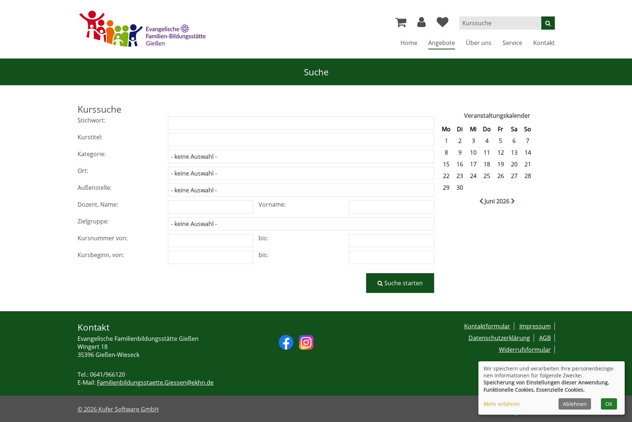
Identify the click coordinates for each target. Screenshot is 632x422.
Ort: (83, 171)
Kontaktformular (487, 326)
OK (609, 403)
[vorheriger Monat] (482, 201)
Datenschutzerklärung (499, 338)
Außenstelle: (95, 188)
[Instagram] (306, 342)
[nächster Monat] (513, 201)
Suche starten (403, 283)
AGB (545, 338)
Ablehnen (575, 403)
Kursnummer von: (103, 238)
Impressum (535, 326)
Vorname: (272, 204)
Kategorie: (92, 154)
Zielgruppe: (93, 221)
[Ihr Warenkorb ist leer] (400, 24)
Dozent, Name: (98, 204)
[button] (421, 24)
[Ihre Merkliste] (442, 24)
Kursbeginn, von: (101, 255)
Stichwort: (91, 120)
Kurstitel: (90, 137)
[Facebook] (286, 342)
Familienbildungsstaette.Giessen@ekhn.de (155, 382)
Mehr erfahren (502, 403)
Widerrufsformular (525, 350)
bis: (263, 238)
